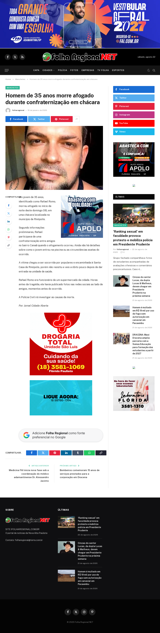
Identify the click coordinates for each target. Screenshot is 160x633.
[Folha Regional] (80, 57)
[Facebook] (8, 205)
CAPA (36, 70)
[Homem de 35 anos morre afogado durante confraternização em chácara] (54, 158)
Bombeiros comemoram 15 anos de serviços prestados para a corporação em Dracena (80, 474)
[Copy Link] (8, 245)
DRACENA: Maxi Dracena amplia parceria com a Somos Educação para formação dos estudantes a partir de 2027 (143, 344)
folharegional (18, 110)
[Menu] (7, 70)
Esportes (118, 70)
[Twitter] (8, 213)
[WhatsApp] (8, 229)
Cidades (47, 70)
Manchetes (12, 88)
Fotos (74, 70)
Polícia (62, 70)
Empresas (88, 70)
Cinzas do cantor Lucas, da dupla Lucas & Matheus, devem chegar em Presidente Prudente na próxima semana (142, 286)
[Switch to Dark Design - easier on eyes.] (149, 70)
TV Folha (103, 70)
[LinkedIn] (8, 221)
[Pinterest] (8, 237)
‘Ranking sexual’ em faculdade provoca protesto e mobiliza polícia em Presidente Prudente (132, 238)
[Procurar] (153, 70)
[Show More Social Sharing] (76, 119)
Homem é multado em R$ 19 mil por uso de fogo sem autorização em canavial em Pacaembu (143, 315)
